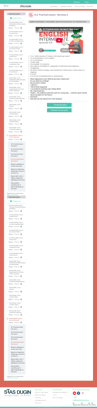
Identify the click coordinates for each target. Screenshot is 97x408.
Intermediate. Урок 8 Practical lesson (59, 22)
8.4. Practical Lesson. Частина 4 (84, 22)
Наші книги (53, 6)
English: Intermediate (37, 22)
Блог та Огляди (80, 6)
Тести (55, 395)
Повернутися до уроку (59, 110)
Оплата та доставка (41, 392)
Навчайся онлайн (66, 6)
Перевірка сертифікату (60, 392)
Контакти (90, 6)
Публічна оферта (40, 395)
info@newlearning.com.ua (81, 400)
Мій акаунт (77, 2)
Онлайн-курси (57, 389)
